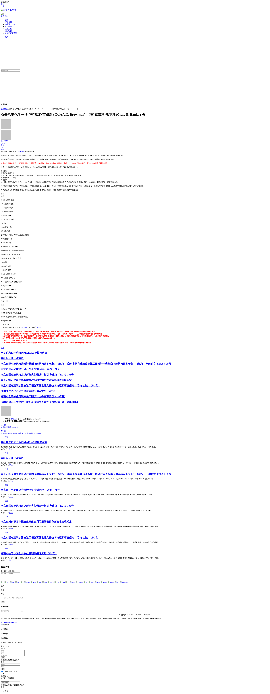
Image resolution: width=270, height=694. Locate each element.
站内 (6, 37)
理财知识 (8, 22)
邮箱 (2, 590)
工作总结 (8, 29)
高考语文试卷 (10, 24)
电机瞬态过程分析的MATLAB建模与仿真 (24, 352)
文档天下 (14, 419)
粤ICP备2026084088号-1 (9, 622)
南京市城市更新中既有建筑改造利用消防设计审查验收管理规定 (36, 380)
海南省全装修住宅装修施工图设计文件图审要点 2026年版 (33, 396)
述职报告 (8, 31)
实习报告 (8, 26)
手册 (6, 109)
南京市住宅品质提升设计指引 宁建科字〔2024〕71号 (30, 369)
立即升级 (38, 327)
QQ (2, 598)
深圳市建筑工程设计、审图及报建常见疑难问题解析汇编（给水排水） (40, 402)
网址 (2, 594)
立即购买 (23, 327)
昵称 (2, 586)
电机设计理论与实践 (12, 358)
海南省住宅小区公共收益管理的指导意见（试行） (29, 391)
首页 (6, 20)
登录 (2, 4)
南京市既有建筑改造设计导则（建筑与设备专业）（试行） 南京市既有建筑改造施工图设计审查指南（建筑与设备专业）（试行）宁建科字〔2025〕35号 (86, 363)
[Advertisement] (68, 53)
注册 (2, 6)
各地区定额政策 (11, 33)
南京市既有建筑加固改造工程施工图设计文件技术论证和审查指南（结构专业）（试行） (50, 385)
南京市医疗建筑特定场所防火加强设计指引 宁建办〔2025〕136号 (37, 374)
